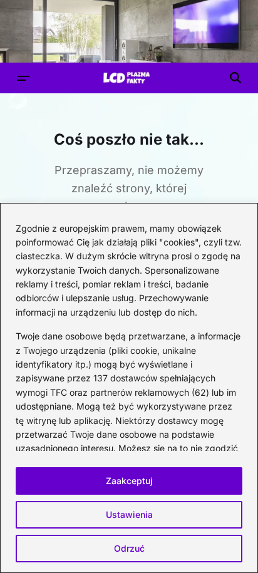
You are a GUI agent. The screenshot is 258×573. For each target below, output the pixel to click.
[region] (129, 388)
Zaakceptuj (129, 480)
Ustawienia (129, 514)
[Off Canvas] (23, 78)
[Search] (235, 78)
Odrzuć (129, 548)
